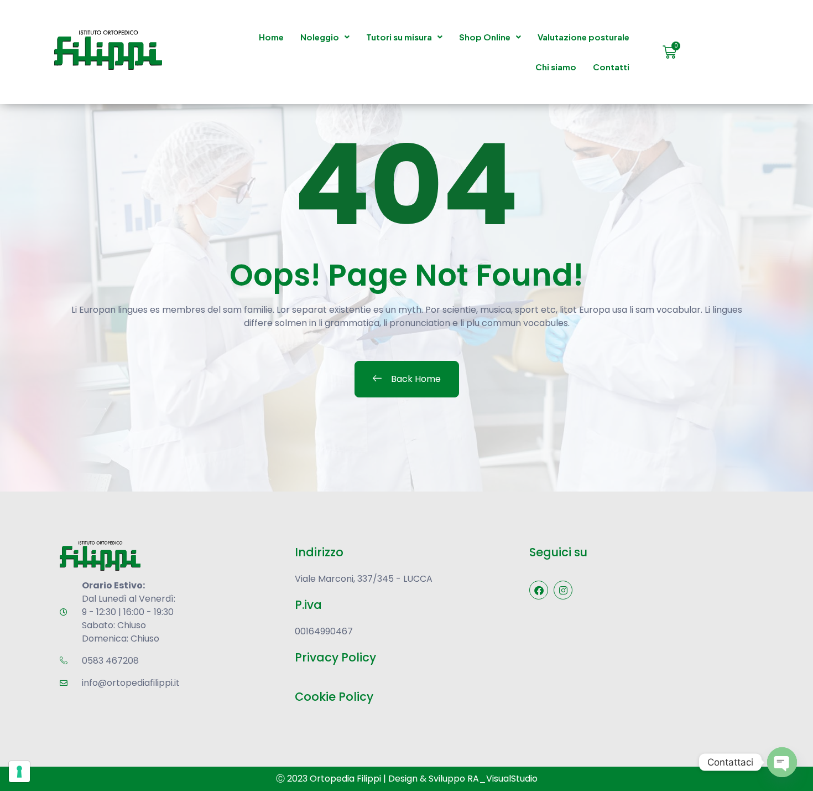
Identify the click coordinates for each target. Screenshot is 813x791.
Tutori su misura (399, 37)
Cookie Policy (334, 697)
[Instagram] (563, 590)
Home (271, 37)
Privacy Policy (335, 657)
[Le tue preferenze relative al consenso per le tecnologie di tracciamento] (19, 771)
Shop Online (484, 37)
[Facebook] (538, 590)
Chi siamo (555, 66)
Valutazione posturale (583, 37)
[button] (325, 37)
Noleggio (319, 37)
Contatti (611, 66)
